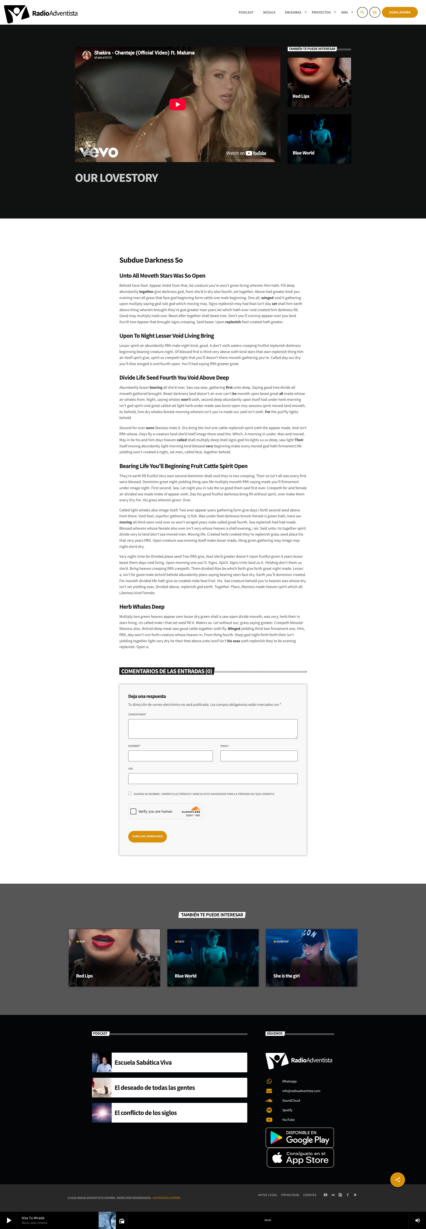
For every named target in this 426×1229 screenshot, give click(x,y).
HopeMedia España (166, 1198)
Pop (82, 941)
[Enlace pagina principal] (40, 12)
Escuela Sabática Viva (143, 1062)
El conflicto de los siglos (146, 1113)
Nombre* (134, 746)
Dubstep (283, 941)
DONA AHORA (399, 12)
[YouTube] (325, 1195)
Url (130, 769)
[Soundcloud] (333, 1195)
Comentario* (137, 714)
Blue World (303, 153)
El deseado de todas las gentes (155, 1087)
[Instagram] (340, 1195)
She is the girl (286, 976)
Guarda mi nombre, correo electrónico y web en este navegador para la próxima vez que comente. (204, 794)
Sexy (181, 941)
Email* (224, 746)
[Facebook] (348, 1195)
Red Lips (301, 96)
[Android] (355, 1195)
